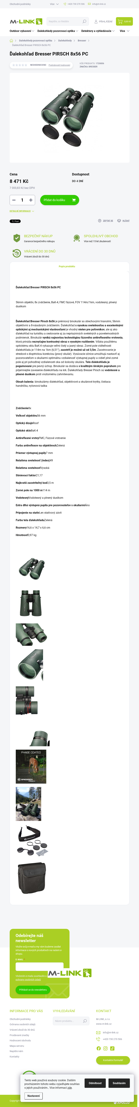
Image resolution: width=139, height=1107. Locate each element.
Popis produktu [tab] (67, 266)
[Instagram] (105, 1047)
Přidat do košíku (54, 200)
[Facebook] (98, 1047)
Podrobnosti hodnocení (59, 65)
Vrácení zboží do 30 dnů (22, 1029)
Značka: (88, 66)
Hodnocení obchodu (20, 1040)
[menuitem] (22, 31)
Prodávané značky (19, 1035)
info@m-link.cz (110, 1032)
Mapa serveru (17, 1046)
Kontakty (14, 1056)
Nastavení (33, 1095)
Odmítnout (95, 1083)
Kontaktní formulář (113, 1060)
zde (69, 1087)
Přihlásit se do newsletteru (33, 989)
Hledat (84, 21)
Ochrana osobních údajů (22, 1024)
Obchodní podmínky (20, 4)
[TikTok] (112, 1047)
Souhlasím (119, 1083)
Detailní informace (20, 211)
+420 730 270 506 (112, 1039)
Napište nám (16, 1051)
